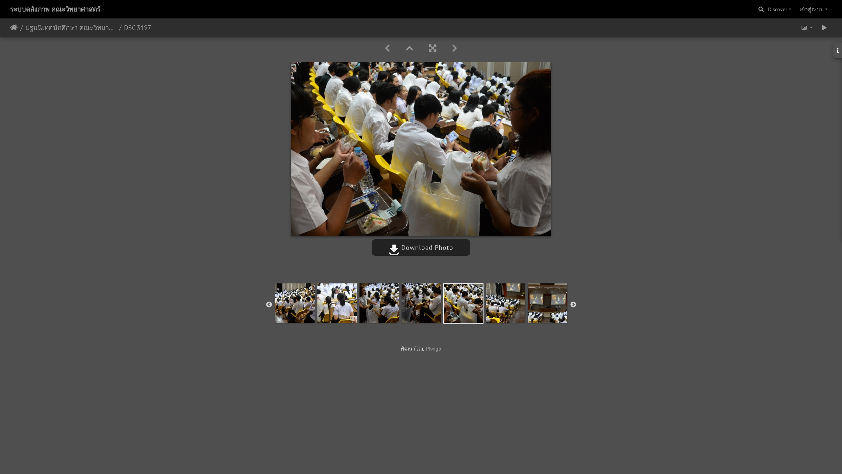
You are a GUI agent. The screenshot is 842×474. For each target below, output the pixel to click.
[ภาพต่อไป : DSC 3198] (454, 48)
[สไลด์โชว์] (824, 27)
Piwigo (433, 348)
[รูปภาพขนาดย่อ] (409, 48)
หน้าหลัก (14, 28)
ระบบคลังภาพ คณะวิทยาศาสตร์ (55, 9)
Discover (777, 9)
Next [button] (573, 305)
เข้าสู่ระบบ (812, 9)
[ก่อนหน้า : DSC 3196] (387, 48)
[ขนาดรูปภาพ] (807, 27)
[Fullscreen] (432, 48)
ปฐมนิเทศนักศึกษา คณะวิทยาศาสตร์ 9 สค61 (70, 27)
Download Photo (426, 247)
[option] (295, 303)
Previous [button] (269, 305)
